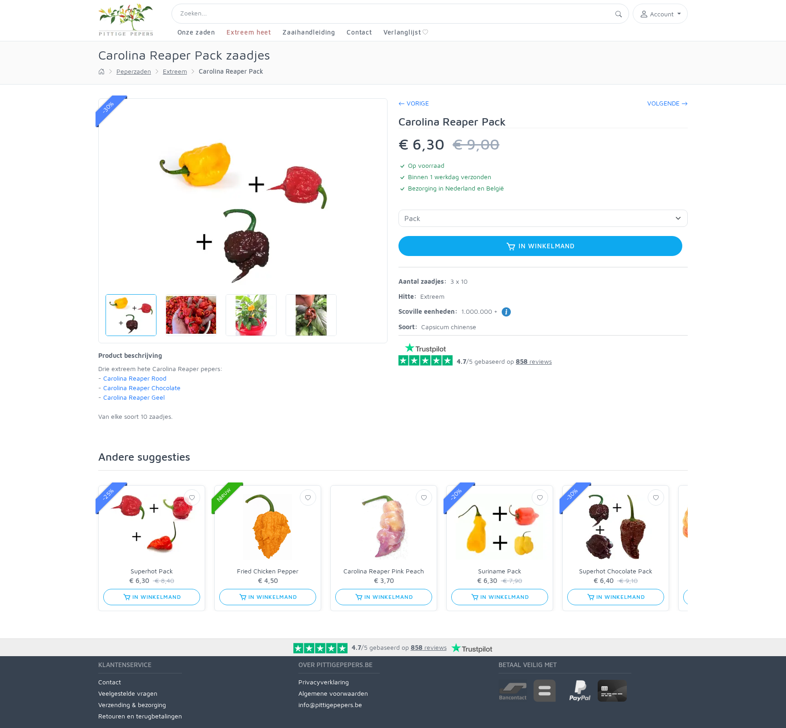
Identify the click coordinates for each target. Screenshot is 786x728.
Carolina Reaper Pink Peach (383, 571)
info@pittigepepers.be (330, 704)
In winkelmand (545, 246)
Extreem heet (249, 32)
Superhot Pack (152, 571)
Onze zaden (196, 32)
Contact (359, 32)
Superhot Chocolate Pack (615, 571)
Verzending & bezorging (132, 704)
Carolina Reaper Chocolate (142, 388)
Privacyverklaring (323, 682)
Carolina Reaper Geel (134, 397)
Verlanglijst (402, 32)
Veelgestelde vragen (127, 693)
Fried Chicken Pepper (267, 571)
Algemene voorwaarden (333, 693)
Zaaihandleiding (308, 32)
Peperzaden (133, 71)
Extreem (175, 71)
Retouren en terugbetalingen (140, 716)
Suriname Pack (499, 571)
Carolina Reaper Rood (134, 378)
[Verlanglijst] (192, 497)
